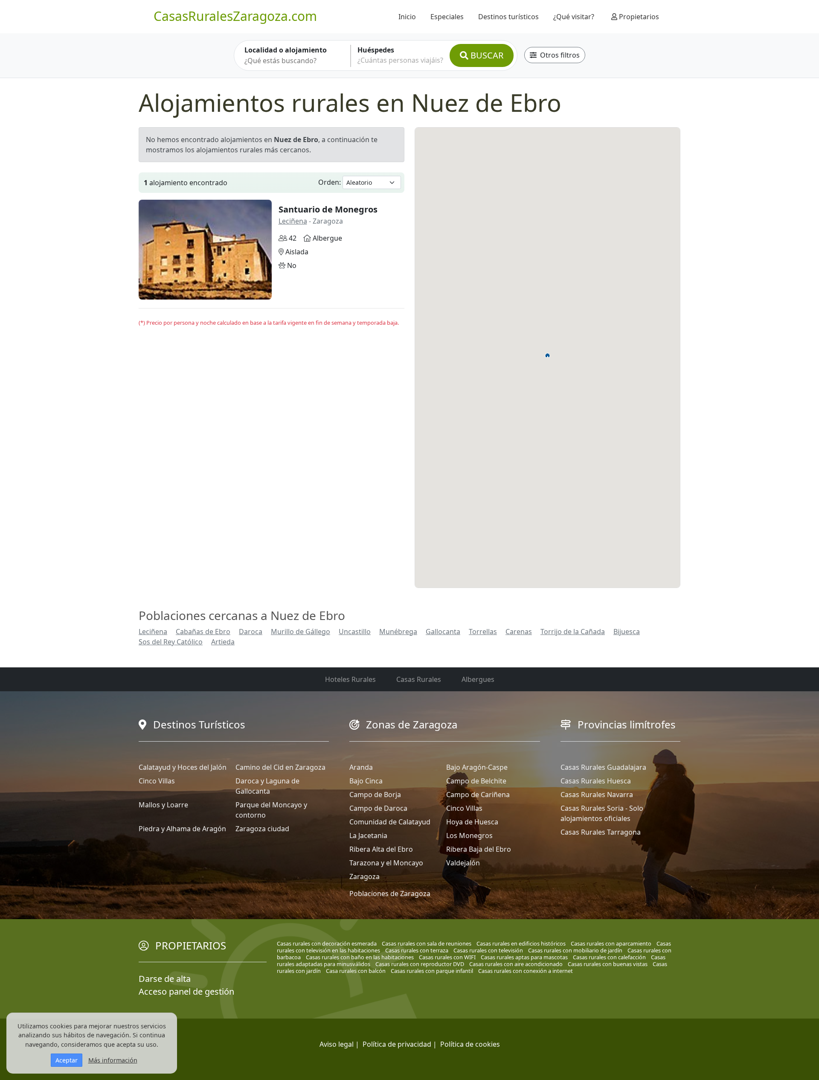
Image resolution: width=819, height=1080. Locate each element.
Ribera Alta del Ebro (381, 849)
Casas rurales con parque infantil (432, 971)
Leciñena (293, 221)
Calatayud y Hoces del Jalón (183, 767)
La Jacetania (368, 835)
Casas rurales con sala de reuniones (426, 943)
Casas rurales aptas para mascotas (524, 957)
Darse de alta (165, 978)
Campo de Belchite (476, 781)
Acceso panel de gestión (186, 991)
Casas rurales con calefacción (609, 957)
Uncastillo (355, 631)
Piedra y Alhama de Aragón (182, 828)
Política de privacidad (397, 1044)
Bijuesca (626, 631)
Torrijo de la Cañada (572, 631)
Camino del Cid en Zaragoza (280, 767)
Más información (112, 1060)
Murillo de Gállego (300, 631)
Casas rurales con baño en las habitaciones (360, 957)
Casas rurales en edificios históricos (521, 943)
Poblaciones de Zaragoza (389, 893)
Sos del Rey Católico (171, 641)
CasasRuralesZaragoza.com (235, 16)
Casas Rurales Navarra (597, 794)
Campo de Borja (375, 794)
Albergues (478, 679)
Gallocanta (443, 631)
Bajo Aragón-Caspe (477, 767)
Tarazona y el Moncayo (386, 862)
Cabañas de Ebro (203, 631)
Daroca (250, 631)
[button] (548, 355)
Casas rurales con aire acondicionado (516, 964)
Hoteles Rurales (350, 679)
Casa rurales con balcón (356, 971)
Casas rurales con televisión (488, 950)
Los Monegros (469, 835)
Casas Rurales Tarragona (601, 832)
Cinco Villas (157, 781)
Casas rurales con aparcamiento (611, 943)
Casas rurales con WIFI (447, 957)
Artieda (223, 641)
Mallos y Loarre (163, 804)
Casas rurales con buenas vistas (608, 964)
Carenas (518, 631)
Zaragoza (364, 876)
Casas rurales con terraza (416, 950)
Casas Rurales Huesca (596, 781)
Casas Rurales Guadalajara (603, 767)
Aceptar (66, 1060)
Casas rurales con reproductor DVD (419, 964)
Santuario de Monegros (328, 209)
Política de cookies (470, 1044)
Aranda (361, 767)
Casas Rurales (418, 679)
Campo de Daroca (378, 808)
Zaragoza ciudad (262, 828)
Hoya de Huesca (472, 822)
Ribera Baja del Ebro (478, 849)
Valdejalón (463, 862)
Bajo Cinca (366, 781)
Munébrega (398, 631)
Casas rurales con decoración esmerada (327, 943)
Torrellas (483, 631)
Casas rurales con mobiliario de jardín (575, 950)
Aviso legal (336, 1044)
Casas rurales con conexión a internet (525, 971)
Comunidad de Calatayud (389, 822)
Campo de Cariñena (478, 794)
